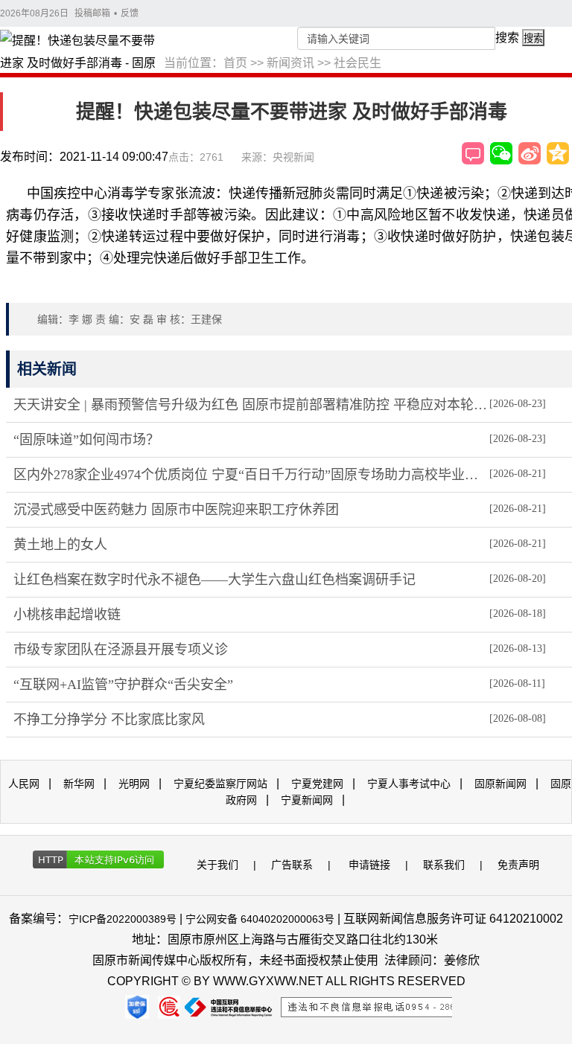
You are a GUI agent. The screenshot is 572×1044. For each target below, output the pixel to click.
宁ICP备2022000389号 (123, 919)
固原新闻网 (500, 784)
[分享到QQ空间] (558, 153)
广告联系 (292, 865)
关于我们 (217, 865)
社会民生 (357, 63)
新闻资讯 (290, 63)
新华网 (79, 784)
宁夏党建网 (317, 784)
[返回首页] (82, 53)
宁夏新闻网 (307, 800)
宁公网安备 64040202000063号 (259, 919)
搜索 (507, 37)
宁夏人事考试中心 (409, 784)
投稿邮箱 (92, 13)
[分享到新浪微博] (529, 153)
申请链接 (369, 865)
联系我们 (444, 865)
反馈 (130, 13)
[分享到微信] (501, 153)
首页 (235, 63)
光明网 (134, 784)
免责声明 (518, 865)
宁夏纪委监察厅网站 (220, 784)
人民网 (23, 784)
